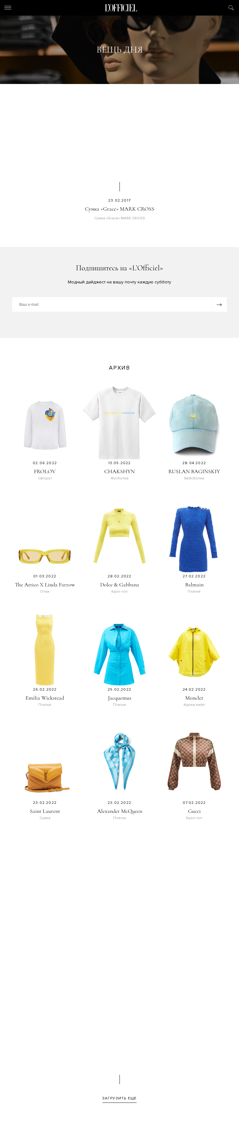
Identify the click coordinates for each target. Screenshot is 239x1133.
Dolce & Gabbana (119, 584)
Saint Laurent (45, 811)
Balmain (194, 584)
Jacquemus (119, 697)
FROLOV (45, 471)
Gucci (194, 811)
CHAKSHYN (119, 471)
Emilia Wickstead (45, 697)
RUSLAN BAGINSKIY (194, 471)
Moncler (194, 697)
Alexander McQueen (119, 811)
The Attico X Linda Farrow (45, 584)
